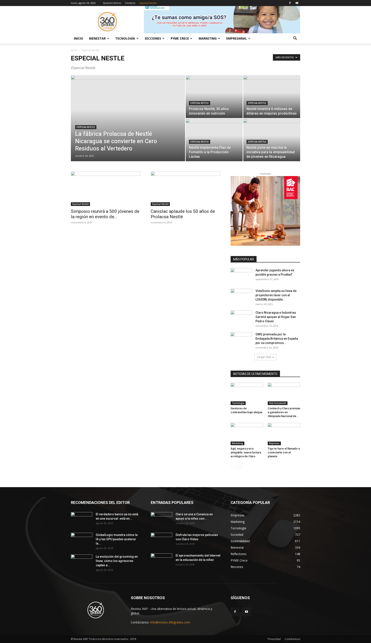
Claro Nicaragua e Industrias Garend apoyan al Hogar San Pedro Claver (275, 317)
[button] (295, 39)
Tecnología (238, 403)
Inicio (78, 38)
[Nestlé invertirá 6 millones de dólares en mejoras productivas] (271, 96)
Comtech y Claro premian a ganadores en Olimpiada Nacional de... (284, 412)
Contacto (130, 3)
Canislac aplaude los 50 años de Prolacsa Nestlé (183, 214)
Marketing (237, 443)
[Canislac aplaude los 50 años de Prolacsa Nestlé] (185, 189)
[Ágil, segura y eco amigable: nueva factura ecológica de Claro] (247, 434)
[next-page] (240, 465)
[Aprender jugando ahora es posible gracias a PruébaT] (241, 275)
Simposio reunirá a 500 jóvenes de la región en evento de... (105, 214)
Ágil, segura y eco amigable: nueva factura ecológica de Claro (246, 452)
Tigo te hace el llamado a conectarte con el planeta (284, 452)
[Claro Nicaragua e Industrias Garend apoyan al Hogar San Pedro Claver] (241, 317)
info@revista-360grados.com (170, 622)
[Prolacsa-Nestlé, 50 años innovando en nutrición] (214, 96)
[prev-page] (233, 465)
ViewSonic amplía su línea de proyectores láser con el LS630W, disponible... (275, 295)
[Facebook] (290, 3)
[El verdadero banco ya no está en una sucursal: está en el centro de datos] (81, 519)
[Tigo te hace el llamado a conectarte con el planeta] (284, 434)
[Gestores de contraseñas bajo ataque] (247, 394)
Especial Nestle (148, 3)
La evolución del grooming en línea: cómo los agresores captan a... (117, 561)
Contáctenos (292, 639)
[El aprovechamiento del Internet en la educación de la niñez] (161, 560)
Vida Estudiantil (277, 403)
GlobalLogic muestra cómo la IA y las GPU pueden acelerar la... (117, 539)
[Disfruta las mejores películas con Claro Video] (161, 540)
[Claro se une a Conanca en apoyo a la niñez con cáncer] (161, 519)
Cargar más (264, 357)
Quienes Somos (112, 3)
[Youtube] (297, 3)
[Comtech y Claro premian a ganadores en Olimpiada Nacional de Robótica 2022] (284, 394)
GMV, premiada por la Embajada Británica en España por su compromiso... (276, 339)
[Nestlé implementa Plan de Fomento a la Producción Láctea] (214, 140)
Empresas (274, 443)
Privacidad (274, 639)
